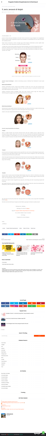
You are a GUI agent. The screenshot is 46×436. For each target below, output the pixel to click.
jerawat (6, 6)
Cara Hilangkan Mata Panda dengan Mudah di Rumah (17, 323)
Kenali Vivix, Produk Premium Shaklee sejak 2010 (15, 318)
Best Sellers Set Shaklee (6, 373)
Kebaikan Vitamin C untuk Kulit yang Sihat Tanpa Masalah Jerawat (20, 313)
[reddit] (32, 303)
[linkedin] (23, 303)
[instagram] (14, 306)
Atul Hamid (3, 408)
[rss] (41, 306)
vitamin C (3, 364)
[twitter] (14, 303)
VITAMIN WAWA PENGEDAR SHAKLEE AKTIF (9, 401)
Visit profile (8, 415)
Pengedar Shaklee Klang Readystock (12, 228)
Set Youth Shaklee (5, 388)
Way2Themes (11, 434)
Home (3, 6)
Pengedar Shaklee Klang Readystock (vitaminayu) (23, 2)
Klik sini (28, 208)
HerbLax (3, 348)
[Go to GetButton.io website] (43, 434)
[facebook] (5, 303)
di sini (6, 199)
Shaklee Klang (33, 228)
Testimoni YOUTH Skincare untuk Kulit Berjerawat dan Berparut (21, 254)
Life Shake (3, 350)
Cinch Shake (4, 342)
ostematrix (3, 363)
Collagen (3, 344)
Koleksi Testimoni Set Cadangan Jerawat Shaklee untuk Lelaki (8, 254)
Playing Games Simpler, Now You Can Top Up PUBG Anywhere (12, 409)
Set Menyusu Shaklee (5, 382)
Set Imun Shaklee (4, 378)
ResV (2, 357)
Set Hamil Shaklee (5, 377)
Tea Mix (3, 359)
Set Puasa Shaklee (5, 384)
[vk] (5, 306)
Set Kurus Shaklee (5, 380)
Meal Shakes (4, 351)
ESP (2, 346)
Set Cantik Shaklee (5, 375)
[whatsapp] (32, 306)
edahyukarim (5, 12)
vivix (2, 366)
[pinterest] (41, 303)
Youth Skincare (4, 361)
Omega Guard (4, 353)
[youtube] (23, 306)
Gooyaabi (21, 434)
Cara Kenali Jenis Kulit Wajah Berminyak (37, 253)
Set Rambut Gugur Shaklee (6, 386)
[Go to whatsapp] (43, 432)
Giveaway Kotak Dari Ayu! (5, 405)
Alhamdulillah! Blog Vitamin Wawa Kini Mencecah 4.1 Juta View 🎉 (13, 402)
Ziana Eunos (3, 404)
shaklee (20, 228)
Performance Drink (5, 355)
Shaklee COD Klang (26, 228)
